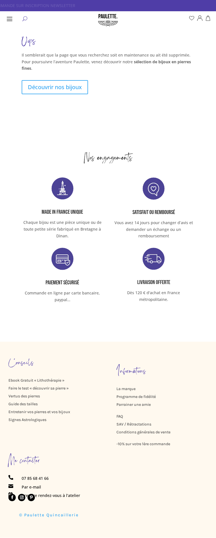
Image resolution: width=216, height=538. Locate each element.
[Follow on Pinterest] (31, 497)
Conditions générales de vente (143, 432)
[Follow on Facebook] (12, 497)
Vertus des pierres (24, 396)
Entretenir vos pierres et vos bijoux (39, 411)
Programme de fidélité (136, 396)
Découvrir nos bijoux (55, 87)
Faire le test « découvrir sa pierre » (38, 388)
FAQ (119, 416)
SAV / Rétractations (133, 424)
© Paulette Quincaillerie (49, 514)
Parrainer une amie (133, 404)
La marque (126, 388)
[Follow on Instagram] (21, 497)
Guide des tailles (23, 404)
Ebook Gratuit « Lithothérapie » (36, 380)
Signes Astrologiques (27, 419)
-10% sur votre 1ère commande (143, 444)
